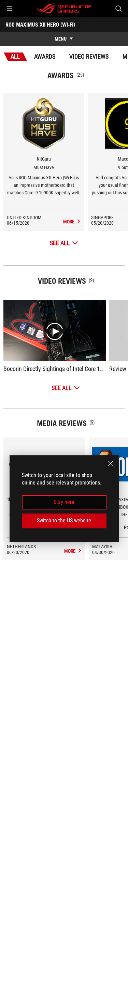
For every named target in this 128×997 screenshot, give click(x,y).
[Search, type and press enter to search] (118, 8)
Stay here (64, 502)
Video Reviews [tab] (89, 56)
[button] (9, 8)
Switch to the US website (64, 520)
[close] (110, 463)
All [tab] (15, 56)
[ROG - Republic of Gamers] (64, 8)
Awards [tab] (44, 56)
